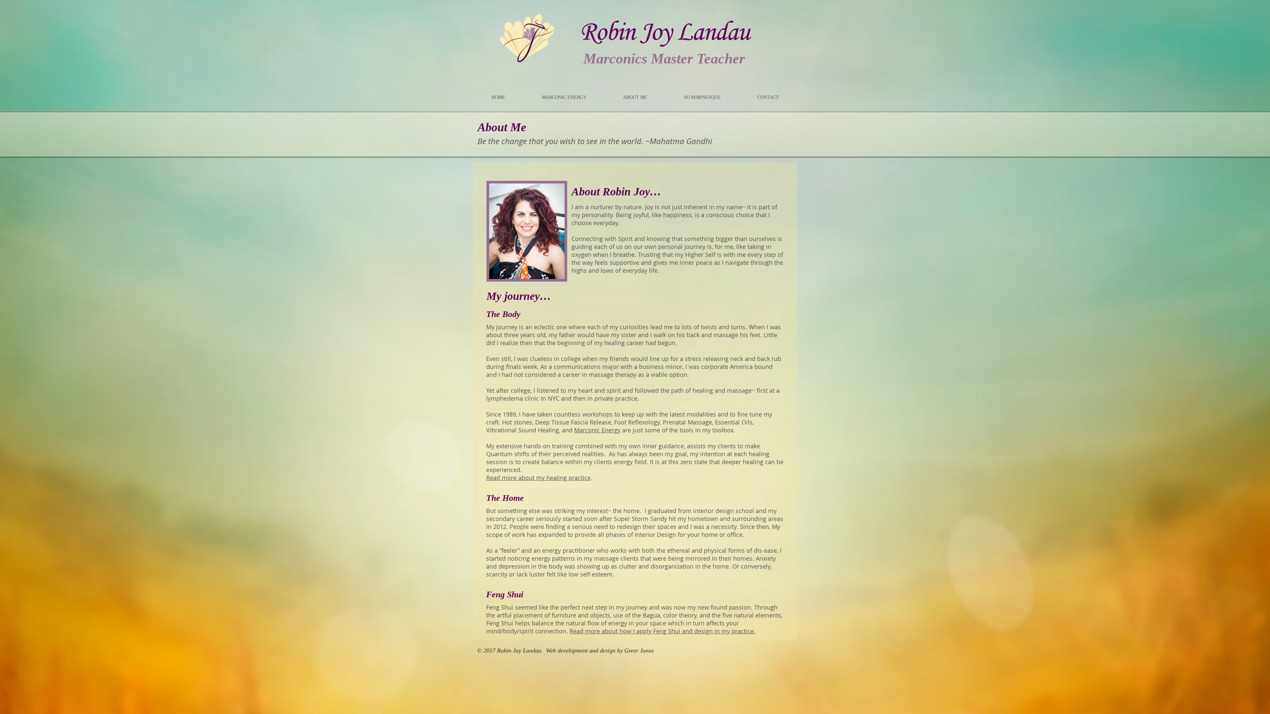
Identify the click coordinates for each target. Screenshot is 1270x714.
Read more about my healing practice (538, 478)
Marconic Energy (597, 430)
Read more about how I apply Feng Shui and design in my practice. (662, 631)
